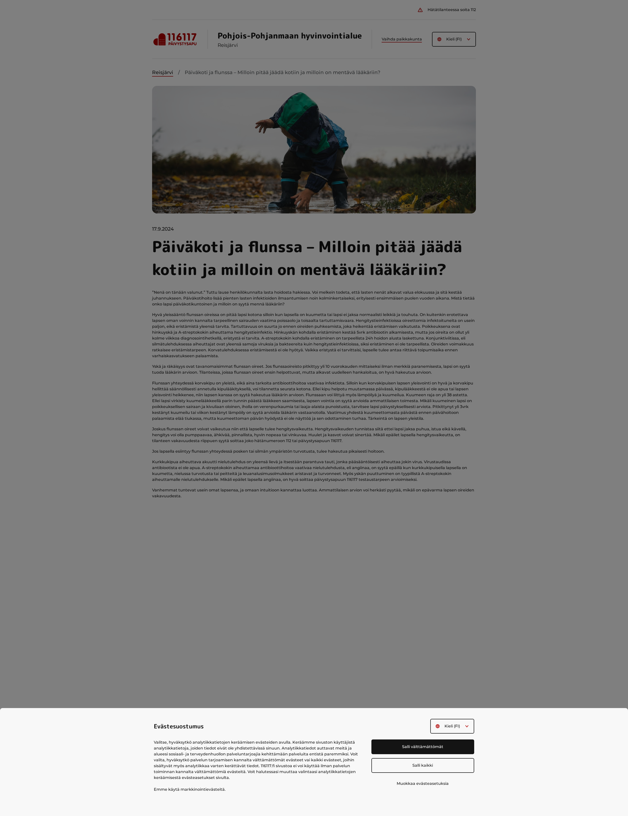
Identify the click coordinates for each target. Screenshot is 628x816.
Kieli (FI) (452, 726)
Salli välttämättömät (422, 746)
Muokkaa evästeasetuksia (423, 783)
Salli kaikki (422, 765)
